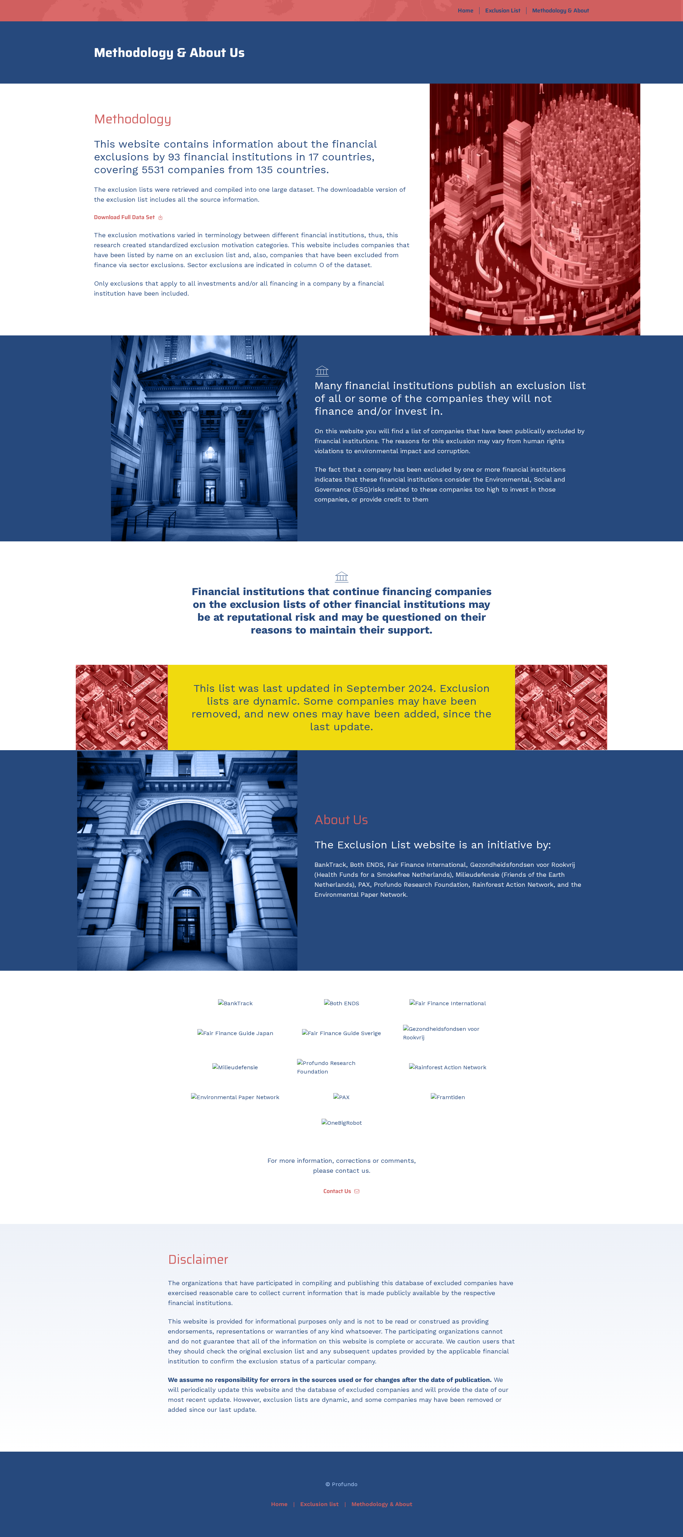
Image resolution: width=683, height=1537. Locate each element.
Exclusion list (319, 1504)
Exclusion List (502, 10)
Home (465, 10)
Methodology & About (560, 10)
